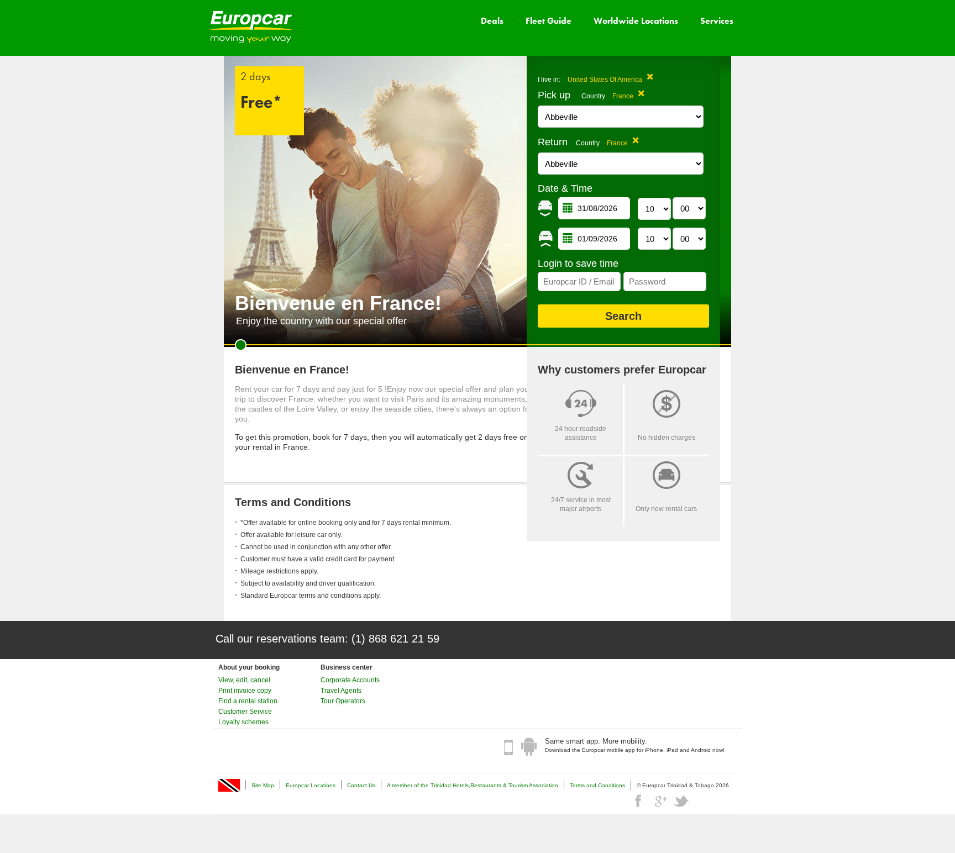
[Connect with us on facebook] (639, 801)
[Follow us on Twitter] (681, 801)
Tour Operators (343, 701)
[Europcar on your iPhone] (508, 747)
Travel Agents (341, 690)
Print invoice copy (244, 690)
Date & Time (565, 188)
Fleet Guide (548, 21)
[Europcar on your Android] (529, 747)
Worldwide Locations (636, 21)
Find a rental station (247, 701)
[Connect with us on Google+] (660, 801)
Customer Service (245, 711)
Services (716, 21)
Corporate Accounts (350, 680)
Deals (492, 21)
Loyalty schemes (243, 722)
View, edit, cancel (244, 680)
